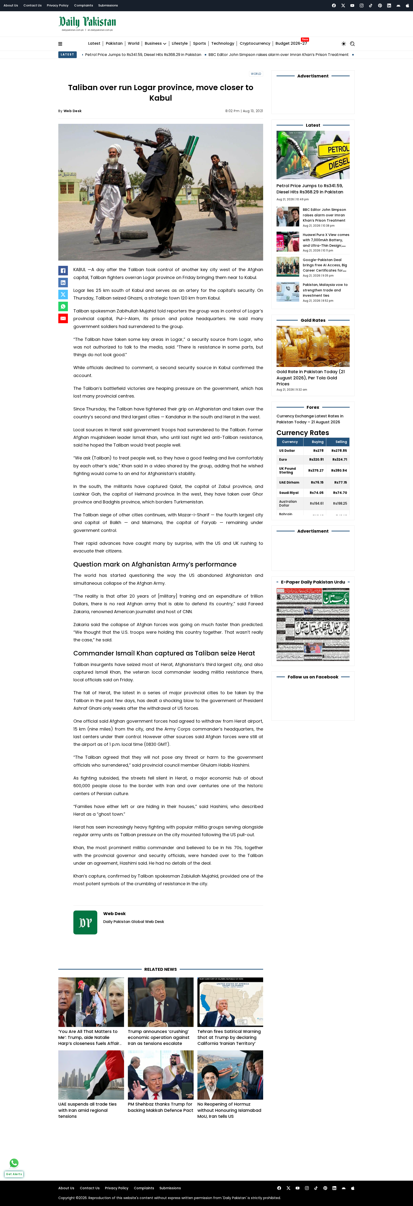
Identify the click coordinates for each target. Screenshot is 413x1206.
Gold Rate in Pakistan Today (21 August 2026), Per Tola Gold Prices (311, 350)
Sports (199, 41)
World (133, 41)
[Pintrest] (380, 5)
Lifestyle (180, 41)
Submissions (108, 5)
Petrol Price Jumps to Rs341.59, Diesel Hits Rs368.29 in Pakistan (86, 52)
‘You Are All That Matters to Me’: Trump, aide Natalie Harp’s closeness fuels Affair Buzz (88, 1019)
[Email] (63, 316)
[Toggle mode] (344, 41)
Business (153, 41)
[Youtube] (352, 5)
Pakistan (114, 41)
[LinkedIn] (63, 280)
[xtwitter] (343, 5)
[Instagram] (362, 5)
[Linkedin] (389, 5)
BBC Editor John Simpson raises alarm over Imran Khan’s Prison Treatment (222, 52)
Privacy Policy (58, 5)
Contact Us (32, 5)
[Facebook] (334, 5)
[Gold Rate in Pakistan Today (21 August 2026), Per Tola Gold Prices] (313, 318)
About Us (11, 5)
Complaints (83, 5)
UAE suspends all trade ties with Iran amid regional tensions (87, 1089)
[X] (63, 292)
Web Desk (73, 108)
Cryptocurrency (255, 41)
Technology (222, 41)
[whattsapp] (14, 1163)
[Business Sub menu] (165, 41)
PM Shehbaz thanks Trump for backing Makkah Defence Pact (160, 1086)
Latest (94, 41)
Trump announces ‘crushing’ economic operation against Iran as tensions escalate (159, 1016)
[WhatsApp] (63, 304)
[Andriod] (398, 5)
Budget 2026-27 (291, 41)
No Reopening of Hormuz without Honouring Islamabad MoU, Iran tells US (229, 1089)
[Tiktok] (371, 5)
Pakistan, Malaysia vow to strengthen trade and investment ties (325, 262)
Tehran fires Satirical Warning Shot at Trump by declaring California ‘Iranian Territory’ (229, 1016)
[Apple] (407, 5)
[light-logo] (88, 22)
